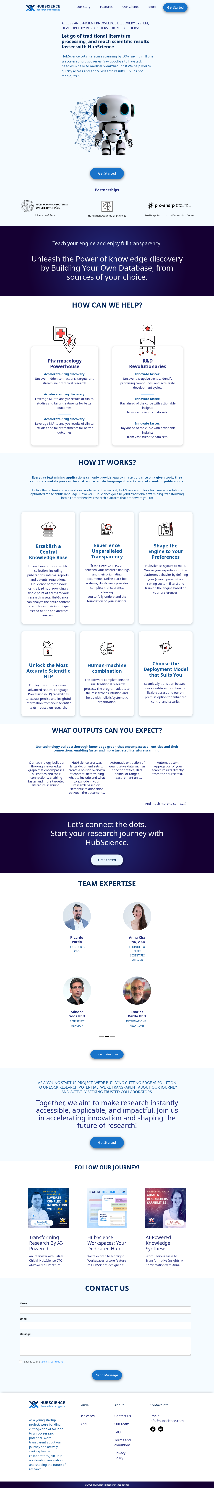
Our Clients (130, 7)
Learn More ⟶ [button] (107, 1054)
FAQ (117, 1432)
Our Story (83, 7)
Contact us (122, 1416)
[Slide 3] (112, 1036)
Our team (121, 1424)
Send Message (107, 1375)
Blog (83, 1424)
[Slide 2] (107, 1036)
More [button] (152, 7)
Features (106, 7)
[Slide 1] (101, 1036)
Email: (23, 1318)
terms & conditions (52, 1361)
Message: (25, 1334)
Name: (24, 1303)
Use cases (87, 1416)
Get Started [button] (175, 7)
